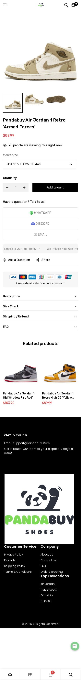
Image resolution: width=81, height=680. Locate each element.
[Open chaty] (75, 646)
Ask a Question (19, 260)
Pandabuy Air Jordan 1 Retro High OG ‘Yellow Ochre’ (58, 398)
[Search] (66, 5)
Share (45, 260)
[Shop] (30, 674)
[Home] (10, 674)
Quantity (10, 178)
